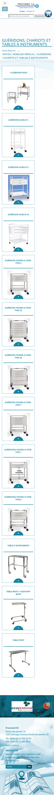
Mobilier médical (24, 54)
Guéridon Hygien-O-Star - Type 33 (18, 309)
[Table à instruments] (18, 567)
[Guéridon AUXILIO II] (18, 189)
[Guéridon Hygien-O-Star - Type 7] (18, 425)
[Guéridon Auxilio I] (18, 141)
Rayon (7, 54)
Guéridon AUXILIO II (18, 167)
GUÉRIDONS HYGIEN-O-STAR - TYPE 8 (18, 498)
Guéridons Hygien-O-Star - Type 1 (18, 451)
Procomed (27, 5)
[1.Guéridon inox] (18, 94)
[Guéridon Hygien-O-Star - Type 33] (18, 331)
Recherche (39, 16)
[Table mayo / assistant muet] (18, 614)
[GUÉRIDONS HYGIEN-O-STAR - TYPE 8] (18, 520)
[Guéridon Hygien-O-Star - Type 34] (18, 378)
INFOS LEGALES (12, 745)
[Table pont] (18, 662)
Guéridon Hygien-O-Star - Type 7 (18, 403)
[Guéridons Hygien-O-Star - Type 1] (18, 473)
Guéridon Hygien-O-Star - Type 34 (18, 356)
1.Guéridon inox (18, 72)
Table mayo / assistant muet (18, 592)
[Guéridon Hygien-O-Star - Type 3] (18, 283)
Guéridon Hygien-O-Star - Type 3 (18, 261)
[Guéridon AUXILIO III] (18, 236)
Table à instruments (18, 545)
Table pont (18, 640)
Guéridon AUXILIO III (18, 214)
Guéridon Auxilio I (18, 120)
